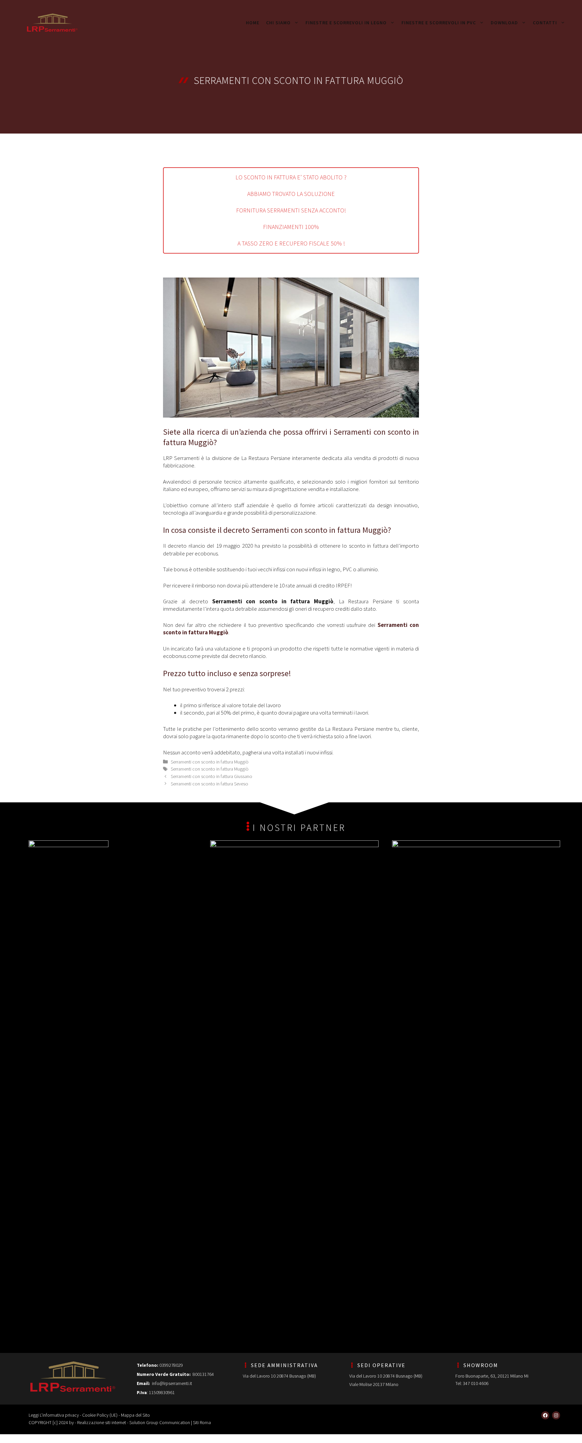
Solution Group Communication (159, 1422)
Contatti (545, 23)
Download (504, 23)
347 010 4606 (475, 1383)
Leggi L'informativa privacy (54, 1415)
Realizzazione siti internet (101, 1422)
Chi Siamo (278, 23)
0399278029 (171, 1365)
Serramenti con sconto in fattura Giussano (211, 776)
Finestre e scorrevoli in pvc (438, 23)
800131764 (203, 1374)
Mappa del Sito (135, 1415)
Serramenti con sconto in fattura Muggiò (210, 762)
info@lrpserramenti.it (172, 1383)
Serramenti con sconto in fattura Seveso (209, 784)
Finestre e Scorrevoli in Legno (346, 23)
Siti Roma (202, 1422)
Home (252, 23)
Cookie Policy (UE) (100, 1415)
